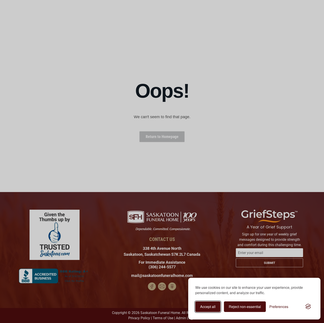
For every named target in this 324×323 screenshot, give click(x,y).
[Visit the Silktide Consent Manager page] (308, 306)
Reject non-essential (245, 306)
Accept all (208, 306)
